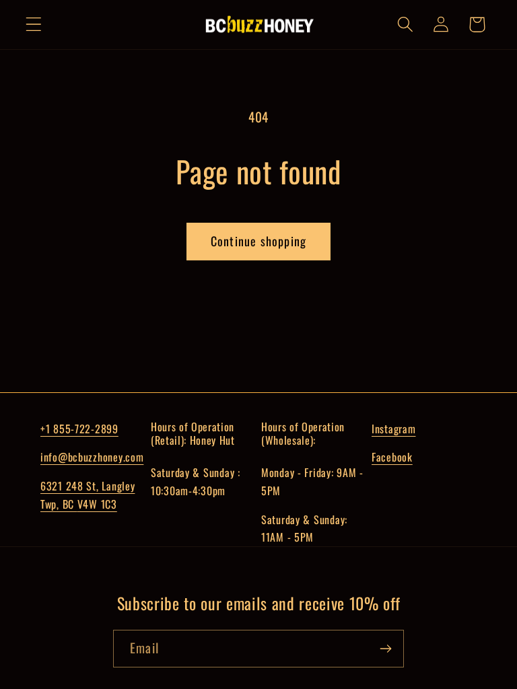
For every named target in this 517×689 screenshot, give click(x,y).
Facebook (392, 457)
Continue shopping (258, 241)
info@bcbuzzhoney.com (91, 457)
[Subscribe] (385, 648)
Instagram (393, 429)
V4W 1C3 (97, 504)
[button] (34, 24)
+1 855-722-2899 (79, 429)
